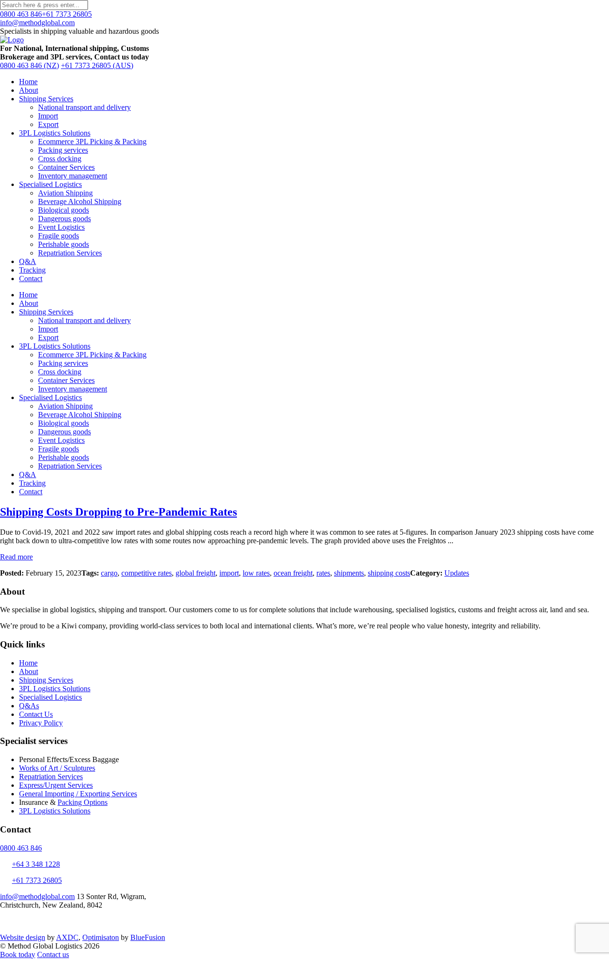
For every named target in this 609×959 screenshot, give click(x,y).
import (229, 573)
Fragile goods (58, 236)
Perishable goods (63, 244)
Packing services (63, 150)
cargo (109, 573)
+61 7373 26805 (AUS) (97, 65)
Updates (456, 573)
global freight (196, 573)
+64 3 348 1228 (36, 864)
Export (48, 124)
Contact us (53, 954)
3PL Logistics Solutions (54, 133)
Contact (30, 278)
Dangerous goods (64, 219)
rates (323, 573)
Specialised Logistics (50, 184)
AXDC (67, 937)
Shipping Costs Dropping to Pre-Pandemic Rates (118, 512)
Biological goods (63, 210)
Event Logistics (61, 227)
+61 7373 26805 (67, 14)
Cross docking (59, 159)
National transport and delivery (84, 107)
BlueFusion (147, 937)
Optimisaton (100, 937)
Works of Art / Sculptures (57, 768)
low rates (256, 573)
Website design (22, 937)
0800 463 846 (21, 14)
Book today (17, 954)
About (28, 90)
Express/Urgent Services (56, 785)
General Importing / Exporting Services (78, 794)
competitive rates (146, 573)
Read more (16, 557)
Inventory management (72, 176)
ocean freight (293, 573)
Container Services (66, 167)
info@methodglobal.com (37, 23)
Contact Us (36, 714)
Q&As (29, 706)
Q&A (27, 261)
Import (48, 116)
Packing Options (83, 802)
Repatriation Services (70, 253)
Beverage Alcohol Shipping (79, 201)
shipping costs (389, 573)
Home (28, 82)
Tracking (32, 270)
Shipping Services (46, 99)
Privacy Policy (41, 723)
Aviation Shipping (65, 193)
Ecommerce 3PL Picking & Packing (92, 141)
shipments (349, 573)
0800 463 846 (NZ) (29, 65)
